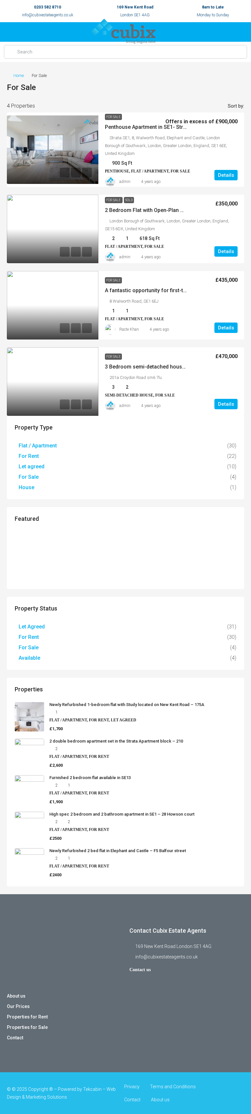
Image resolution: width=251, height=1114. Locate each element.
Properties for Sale (27, 1027)
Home (18, 75)
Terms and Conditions (173, 1086)
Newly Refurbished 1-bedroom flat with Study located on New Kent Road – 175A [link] (126, 704)
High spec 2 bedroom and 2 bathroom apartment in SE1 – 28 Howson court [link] (121, 814)
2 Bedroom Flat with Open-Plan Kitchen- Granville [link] (163, 210)
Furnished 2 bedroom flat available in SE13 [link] (90, 777)
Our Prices (18, 1006)
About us (16, 996)
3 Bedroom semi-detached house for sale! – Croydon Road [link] (176, 367)
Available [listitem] (29, 658)
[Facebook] (215, 1093)
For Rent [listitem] (29, 456)
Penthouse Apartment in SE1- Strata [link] (148, 127)
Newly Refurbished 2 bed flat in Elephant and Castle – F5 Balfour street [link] (117, 850)
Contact (15, 1037)
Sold (129, 200)
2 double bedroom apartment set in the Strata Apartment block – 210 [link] (116, 741)
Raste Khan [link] (129, 329)
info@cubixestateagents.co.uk (47, 15)
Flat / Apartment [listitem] (38, 446)
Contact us (140, 969)
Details (226, 175)
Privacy (132, 1086)
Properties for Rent (27, 1016)
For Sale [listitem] (29, 477)
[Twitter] (227, 1093)
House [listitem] (26, 487)
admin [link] (124, 181)
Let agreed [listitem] (31, 466)
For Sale (113, 117)
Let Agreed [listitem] (32, 627)
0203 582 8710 (47, 7)
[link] (52, 149)
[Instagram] (238, 1093)
